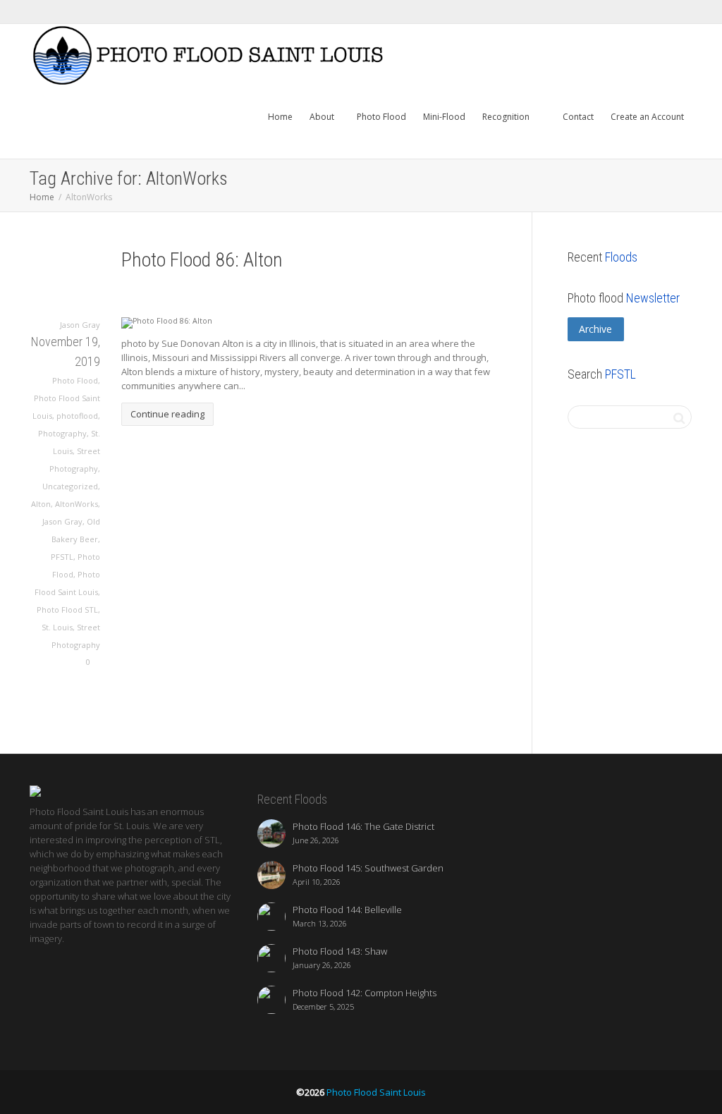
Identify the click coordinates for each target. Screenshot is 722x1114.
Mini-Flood (444, 117)
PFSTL (62, 556)
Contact (577, 117)
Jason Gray (62, 521)
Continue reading (167, 414)
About (323, 117)
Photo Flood (381, 117)
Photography (62, 433)
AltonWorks (76, 503)
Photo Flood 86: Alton (202, 259)
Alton (41, 503)
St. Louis (57, 627)
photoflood (77, 415)
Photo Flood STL (67, 609)
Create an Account (647, 117)
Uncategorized (70, 486)
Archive (595, 329)
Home (280, 117)
